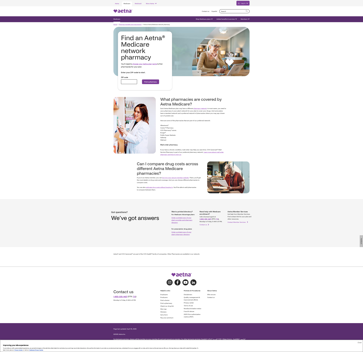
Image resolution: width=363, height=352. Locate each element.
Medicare (127, 3)
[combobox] (234, 11)
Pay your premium (166, 318)
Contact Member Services (237, 222)
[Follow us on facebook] (178, 282)
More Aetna (150, 3)
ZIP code (124, 77)
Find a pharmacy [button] (150, 82)
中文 (219, 339)
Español (214, 11)
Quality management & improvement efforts (192, 298)
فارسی (242, 339)
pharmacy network (200, 108)
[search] (247, 11)
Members (244, 19)
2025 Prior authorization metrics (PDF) (192, 315)
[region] (181, 346)
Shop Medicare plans (203, 19)
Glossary (163, 312)
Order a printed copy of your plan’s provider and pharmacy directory (181, 220)
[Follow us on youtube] (185, 282)
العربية (215, 339)
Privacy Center (18, 350)
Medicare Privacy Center (36, 350)
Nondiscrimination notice (192, 308)
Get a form (164, 315)
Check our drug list (167, 306)
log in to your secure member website (175, 178)
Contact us (205, 11)
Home (115, 24)
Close (360, 342)
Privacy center (189, 303)
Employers (164, 294)
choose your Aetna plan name (144, 64)
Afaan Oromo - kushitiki (231, 339)
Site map (163, 309)
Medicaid (138, 3)
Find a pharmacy (166, 303)
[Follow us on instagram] (170, 282)
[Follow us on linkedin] (193, 282)
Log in (243, 3)
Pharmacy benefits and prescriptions (130, 24)
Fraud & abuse (189, 311)
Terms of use (188, 306)
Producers (164, 297)
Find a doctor (164, 300)
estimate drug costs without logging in (159, 187)
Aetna (117, 3)
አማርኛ (210, 339)
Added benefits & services (225, 19)
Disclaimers (188, 294)
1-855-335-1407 (205, 219)
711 (217, 219)
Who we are (211, 294)
